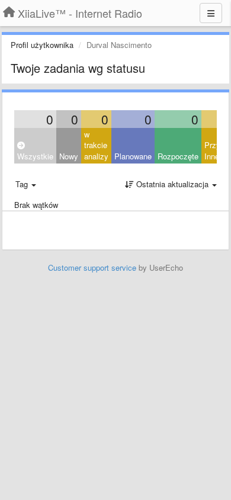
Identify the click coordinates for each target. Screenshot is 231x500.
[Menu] (211, 13)
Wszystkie (35, 156)
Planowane (133, 156)
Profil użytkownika (42, 44)
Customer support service (92, 267)
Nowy (68, 156)
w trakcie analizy (96, 145)
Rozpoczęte (178, 156)
